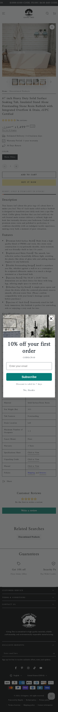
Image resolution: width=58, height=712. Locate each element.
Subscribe (29, 377)
